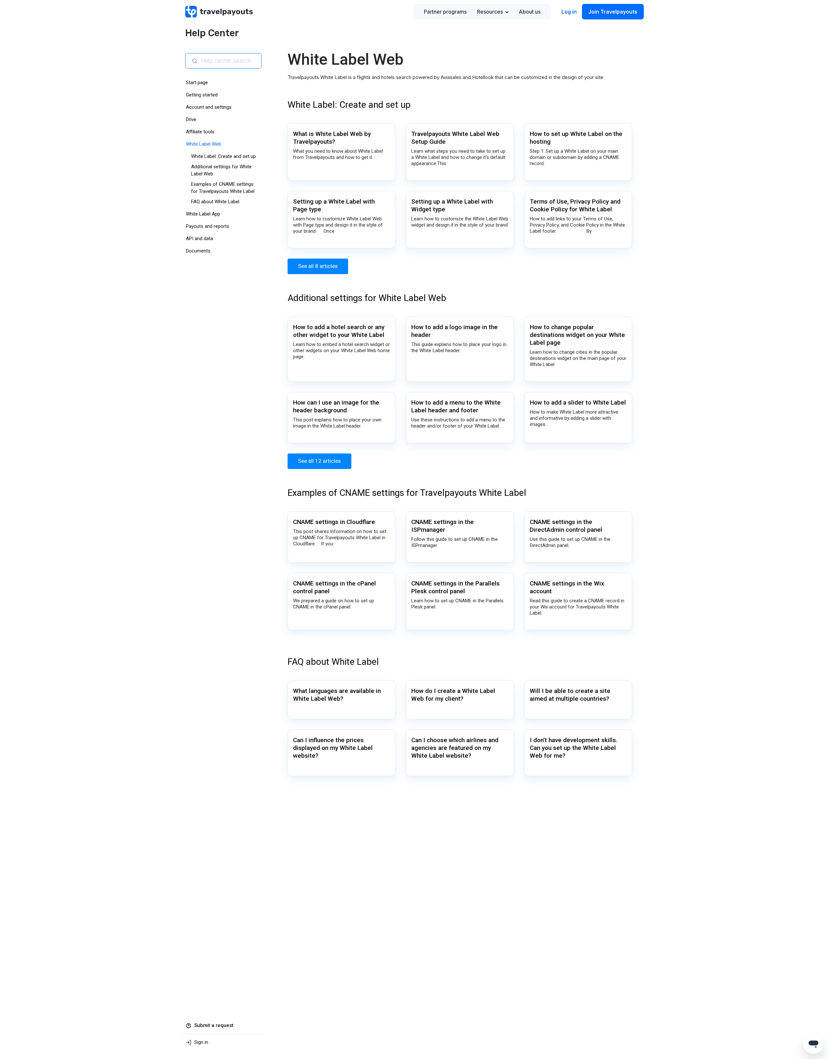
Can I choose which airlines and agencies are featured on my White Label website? (454, 747)
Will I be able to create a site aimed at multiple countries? (570, 694)
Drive (191, 119)
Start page (197, 82)
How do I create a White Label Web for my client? (453, 694)
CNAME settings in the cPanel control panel (334, 587)
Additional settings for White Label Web (367, 298)
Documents (198, 251)
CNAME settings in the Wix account (567, 587)
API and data (199, 238)
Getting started (202, 95)
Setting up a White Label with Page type (334, 205)
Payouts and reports (207, 226)
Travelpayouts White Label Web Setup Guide (455, 137)
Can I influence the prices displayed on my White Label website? (333, 747)
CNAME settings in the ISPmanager (442, 525)
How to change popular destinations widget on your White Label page (577, 334)
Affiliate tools (200, 132)
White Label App (203, 214)
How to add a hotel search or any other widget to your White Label (338, 331)
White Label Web (203, 144)
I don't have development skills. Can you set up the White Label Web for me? (574, 747)
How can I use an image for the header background (336, 406)
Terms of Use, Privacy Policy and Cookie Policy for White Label (575, 205)
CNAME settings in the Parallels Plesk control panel (455, 587)
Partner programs (445, 11)
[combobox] (228, 61)
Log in (569, 11)
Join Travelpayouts (612, 11)
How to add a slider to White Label (578, 402)
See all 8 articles (318, 266)
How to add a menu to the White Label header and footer (456, 406)
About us (529, 11)
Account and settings (209, 107)
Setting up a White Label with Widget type (452, 205)
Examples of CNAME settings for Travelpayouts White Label (407, 492)
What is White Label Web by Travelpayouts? (332, 137)
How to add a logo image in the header (454, 331)
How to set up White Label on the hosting (576, 137)
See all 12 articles (319, 461)
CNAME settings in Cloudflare (334, 522)
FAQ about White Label (215, 202)
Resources (490, 11)
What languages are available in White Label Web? (337, 694)
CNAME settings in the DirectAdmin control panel (566, 525)
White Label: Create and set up (223, 156)
